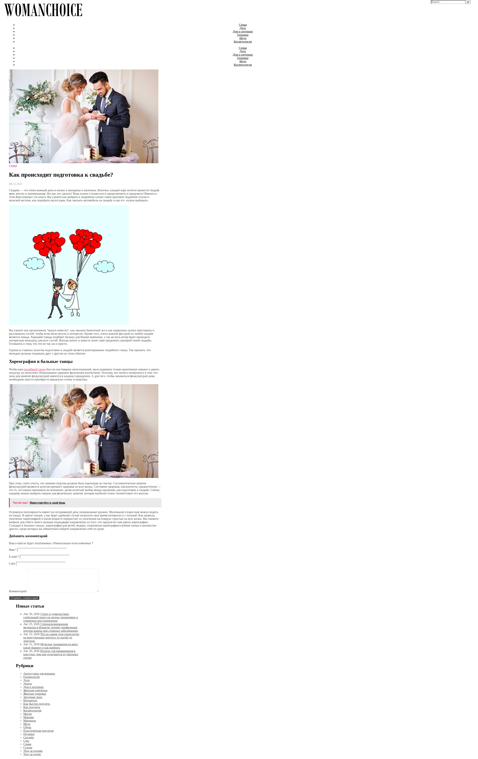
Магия (27, 713)
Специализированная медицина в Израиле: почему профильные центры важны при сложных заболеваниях (50, 627)
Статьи (27, 747)
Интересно (30, 700)
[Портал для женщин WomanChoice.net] (43, 18)
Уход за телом (32, 754)
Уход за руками (33, 750)
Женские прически (35, 690)
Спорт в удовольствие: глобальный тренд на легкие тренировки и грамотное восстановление (50, 617)
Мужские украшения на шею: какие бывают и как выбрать (50, 646)
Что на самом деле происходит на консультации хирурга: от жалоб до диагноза (51, 637)
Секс (26, 740)
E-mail (14, 556)
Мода (242, 38)
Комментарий (18, 591)
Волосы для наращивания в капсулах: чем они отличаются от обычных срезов (50, 654)
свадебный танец (35, 369)
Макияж (28, 717)
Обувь (27, 727)
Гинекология (31, 677)
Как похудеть (31, 707)
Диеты (27, 683)
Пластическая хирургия (38, 730)
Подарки (29, 734)
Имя (13, 549)
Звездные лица (32, 697)
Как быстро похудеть (36, 703)
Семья (243, 24)
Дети (243, 28)
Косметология (243, 41)
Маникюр (29, 720)
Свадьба (28, 737)
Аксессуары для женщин (39, 673)
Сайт (12, 563)
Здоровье (243, 34)
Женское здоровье (34, 693)
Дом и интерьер (243, 31)
